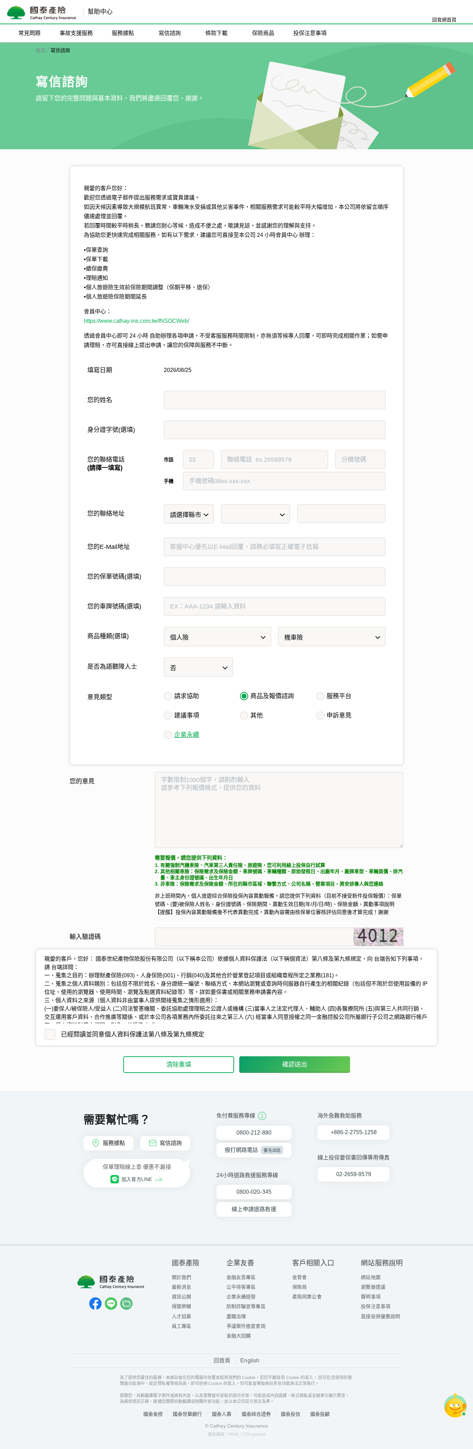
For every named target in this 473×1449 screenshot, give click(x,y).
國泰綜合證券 (256, 1414)
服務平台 (339, 696)
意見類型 (99, 697)
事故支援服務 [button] (76, 33)
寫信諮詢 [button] (170, 33)
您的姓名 (99, 400)
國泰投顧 (320, 1414)
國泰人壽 (221, 1414)
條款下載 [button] (216, 33)
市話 (168, 459)
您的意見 (82, 781)
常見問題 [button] (29, 33)
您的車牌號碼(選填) (114, 606)
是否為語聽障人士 (112, 666)
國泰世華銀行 (187, 1414)
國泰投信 (290, 1414)
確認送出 (294, 1064)
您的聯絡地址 (106, 513)
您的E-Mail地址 (108, 546)
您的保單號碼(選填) (114, 576)
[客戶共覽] (126, 1303)
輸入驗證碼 (85, 936)
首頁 (40, 50)
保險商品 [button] (263, 33)
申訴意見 (339, 715)
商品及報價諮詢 (272, 696)
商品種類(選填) (108, 636)
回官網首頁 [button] (444, 20)
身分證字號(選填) (111, 429)
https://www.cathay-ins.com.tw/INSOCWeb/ (136, 321)
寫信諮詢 (60, 50)
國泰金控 (153, 1414)
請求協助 (186, 696)
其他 (256, 715)
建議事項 (186, 715)
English (249, 1360)
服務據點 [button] (123, 33)
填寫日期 (99, 370)
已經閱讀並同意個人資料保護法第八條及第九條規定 (132, 1034)
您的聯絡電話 (106, 463)
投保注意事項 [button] (310, 33)
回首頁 (222, 1360)
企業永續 (186, 734)
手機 (168, 481)
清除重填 (178, 1064)
